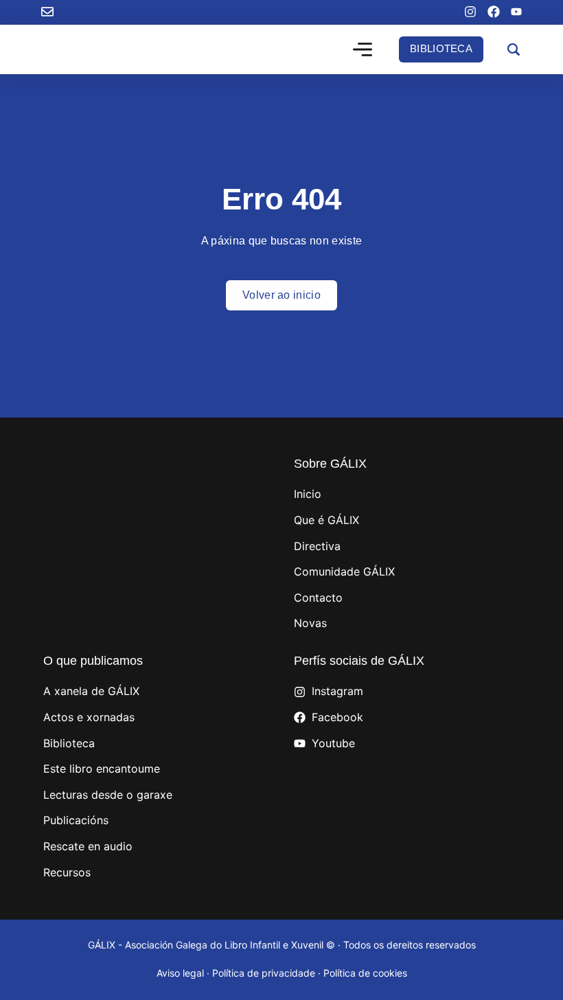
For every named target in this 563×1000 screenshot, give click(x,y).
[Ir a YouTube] (516, 11)
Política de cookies (365, 973)
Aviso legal (180, 973)
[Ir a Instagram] (470, 11)
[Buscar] (513, 49)
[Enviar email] (47, 11)
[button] (362, 51)
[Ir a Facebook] (493, 11)
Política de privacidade (263, 973)
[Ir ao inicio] (103, 49)
